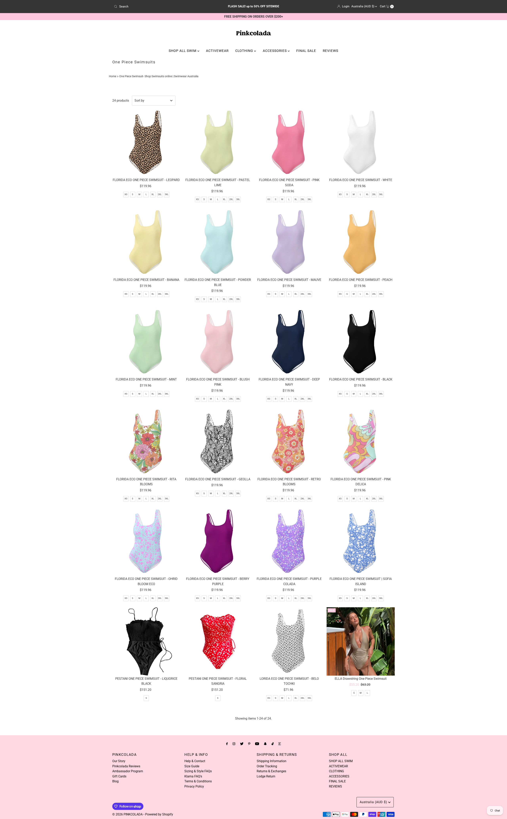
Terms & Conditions (198, 781)
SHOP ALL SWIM (183, 51)
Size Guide (191, 766)
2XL (160, 194)
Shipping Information (271, 761)
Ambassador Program (127, 771)
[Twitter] (241, 743)
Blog (115, 781)
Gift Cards (119, 776)
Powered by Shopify (159, 814)
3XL (167, 194)
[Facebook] (227, 743)
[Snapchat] (265, 743)
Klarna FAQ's (193, 776)
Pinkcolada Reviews (126, 766)
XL (153, 194)
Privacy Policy (194, 786)
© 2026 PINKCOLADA (127, 814)
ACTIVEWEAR (217, 51)
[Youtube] (257, 743)
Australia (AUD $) (363, 6)
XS (126, 194)
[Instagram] (234, 743)
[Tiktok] (273, 743)
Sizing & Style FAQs (198, 771)
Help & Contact (194, 761)
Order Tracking (267, 766)
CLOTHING (244, 51)
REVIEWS (330, 51)
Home (112, 76)
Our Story (118, 761)
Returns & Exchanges (271, 771)
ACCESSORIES (275, 51)
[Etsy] (279, 743)
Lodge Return (266, 776)
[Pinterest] (249, 743)
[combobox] (158, 6)
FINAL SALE (306, 51)
